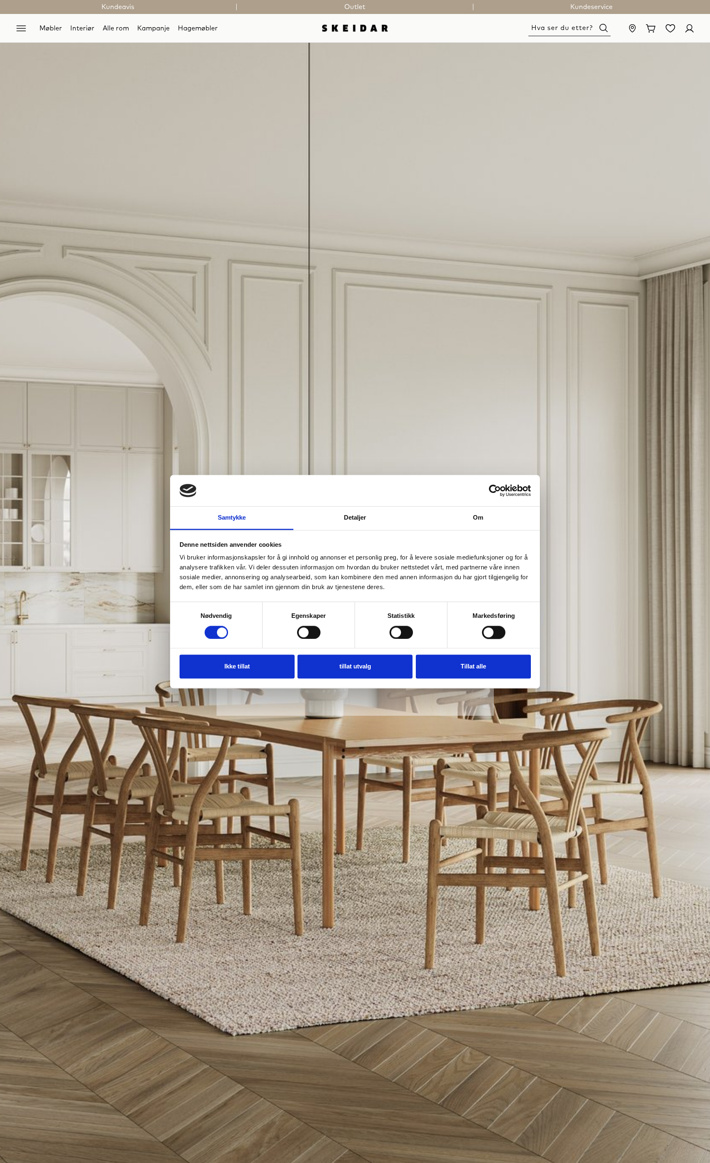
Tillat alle (473, 666)
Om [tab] (478, 517)
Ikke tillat (237, 666)
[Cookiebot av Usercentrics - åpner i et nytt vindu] (495, 490)
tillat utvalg (355, 666)
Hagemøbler (198, 28)
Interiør (82, 28)
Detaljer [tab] (355, 517)
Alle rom (116, 28)
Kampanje (153, 28)
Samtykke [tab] (232, 517)
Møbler (50, 28)
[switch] (308, 632)
